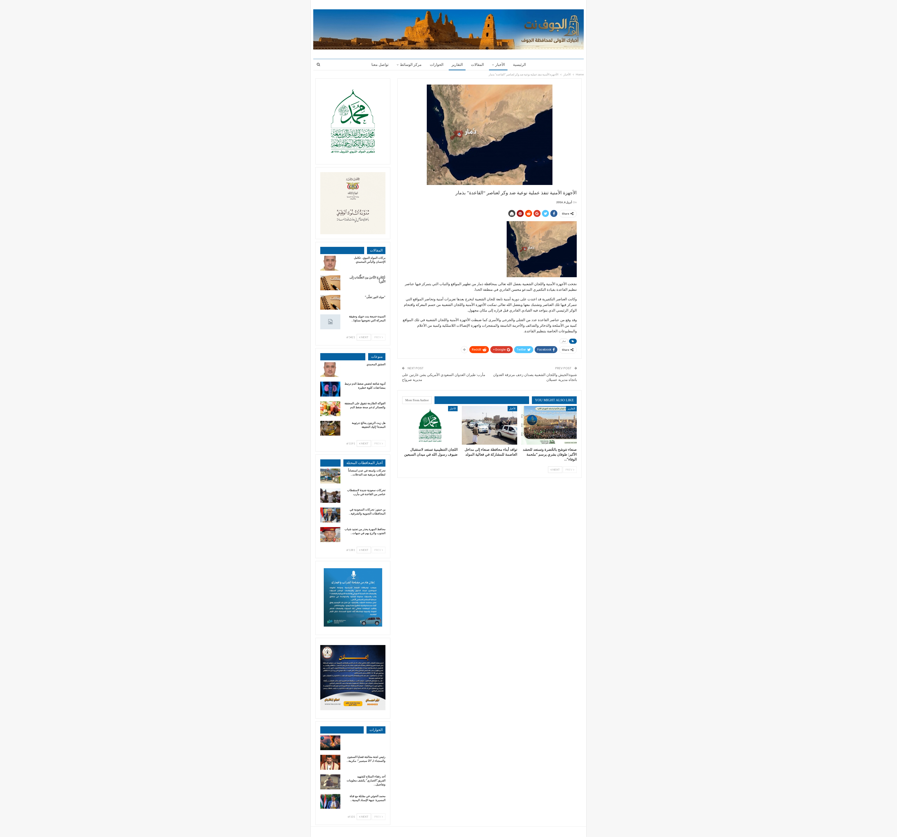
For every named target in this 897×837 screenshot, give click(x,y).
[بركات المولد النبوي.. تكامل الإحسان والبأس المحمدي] (330, 263)
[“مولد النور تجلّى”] (330, 302)
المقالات (477, 65)
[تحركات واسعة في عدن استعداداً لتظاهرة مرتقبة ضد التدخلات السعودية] (330, 475)
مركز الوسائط (411, 65)
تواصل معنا (379, 65)
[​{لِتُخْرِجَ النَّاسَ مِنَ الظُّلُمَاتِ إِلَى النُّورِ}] (330, 282)
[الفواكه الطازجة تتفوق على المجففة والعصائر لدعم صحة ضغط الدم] (330, 408)
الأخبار (500, 65)
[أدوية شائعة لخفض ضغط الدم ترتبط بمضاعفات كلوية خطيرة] (330, 389)
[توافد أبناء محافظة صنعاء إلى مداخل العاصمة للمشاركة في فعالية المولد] (489, 425)
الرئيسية (519, 65)
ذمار (564, 341)
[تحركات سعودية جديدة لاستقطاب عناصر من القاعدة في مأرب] (330, 495)
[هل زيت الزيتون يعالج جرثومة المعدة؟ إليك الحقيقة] (330, 428)
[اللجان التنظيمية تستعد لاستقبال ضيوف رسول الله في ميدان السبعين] (430, 425)
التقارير (457, 65)
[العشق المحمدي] (330, 369)
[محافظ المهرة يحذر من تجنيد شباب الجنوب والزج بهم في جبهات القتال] (330, 534)
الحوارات (436, 65)
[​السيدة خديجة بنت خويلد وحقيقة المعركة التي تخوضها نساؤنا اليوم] (330, 321)
